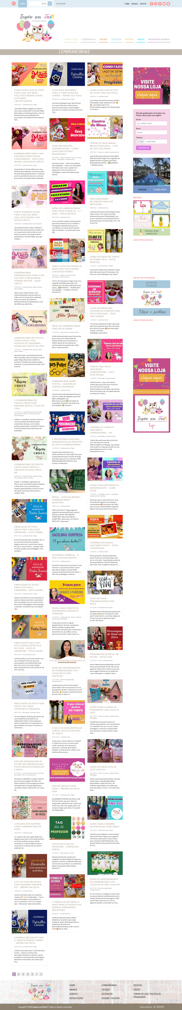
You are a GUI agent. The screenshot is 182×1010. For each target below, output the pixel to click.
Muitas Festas (71, 39)
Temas (31, 478)
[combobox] (140, 142)
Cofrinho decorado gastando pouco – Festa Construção (104, 545)
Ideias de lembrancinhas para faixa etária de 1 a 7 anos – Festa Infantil (66, 211)
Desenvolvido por (152, 1007)
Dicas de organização (67, 679)
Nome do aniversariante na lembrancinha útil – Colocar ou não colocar (105, 882)
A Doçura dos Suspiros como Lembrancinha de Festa (27, 826)
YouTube (164, 3)
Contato (143, 4)
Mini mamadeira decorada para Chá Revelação (101, 202)
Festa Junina (64, 332)
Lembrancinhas (88, 39)
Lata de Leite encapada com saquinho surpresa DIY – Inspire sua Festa (28, 885)
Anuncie (134, 4)
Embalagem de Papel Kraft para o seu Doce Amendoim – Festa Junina (28, 529)
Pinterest (160, 3)
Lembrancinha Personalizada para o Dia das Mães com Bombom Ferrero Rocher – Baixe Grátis (29, 278)
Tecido (35, 594)
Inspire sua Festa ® (35, 26)
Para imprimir (37, 224)
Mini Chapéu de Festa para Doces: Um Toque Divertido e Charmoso (29, 706)
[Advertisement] (125, 22)
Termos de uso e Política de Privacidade (147, 995)
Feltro (23, 775)
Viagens (140, 39)
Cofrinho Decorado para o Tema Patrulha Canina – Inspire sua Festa (29, 940)
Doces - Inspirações (58, 159)
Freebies (103, 39)
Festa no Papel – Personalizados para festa (102, 601)
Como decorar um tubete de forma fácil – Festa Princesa (104, 259)
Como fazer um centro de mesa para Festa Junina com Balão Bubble (67, 269)
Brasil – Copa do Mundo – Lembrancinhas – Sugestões (67, 500)
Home (22, 3)
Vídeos (111, 266)
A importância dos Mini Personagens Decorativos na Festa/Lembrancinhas (67, 442)
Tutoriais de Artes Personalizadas (66, 618)
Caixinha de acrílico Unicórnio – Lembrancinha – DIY (102, 430)
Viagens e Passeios (111, 998)
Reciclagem (93, 718)
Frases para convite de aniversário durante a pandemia (65, 611)
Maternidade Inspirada (159, 39)
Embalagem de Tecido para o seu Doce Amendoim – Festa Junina (28, 587)
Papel (35, 104)
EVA (24, 654)
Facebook (151, 3)
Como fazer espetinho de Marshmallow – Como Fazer (104, 488)
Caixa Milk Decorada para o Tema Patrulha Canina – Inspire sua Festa (67, 93)
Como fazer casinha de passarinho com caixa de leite (104, 710)
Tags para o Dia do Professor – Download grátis (65, 847)
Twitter (168, 3)
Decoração (116, 39)
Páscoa (21, 351)
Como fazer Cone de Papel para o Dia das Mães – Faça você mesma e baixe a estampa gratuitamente (29, 95)
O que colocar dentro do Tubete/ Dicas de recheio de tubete (67, 731)
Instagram (156, 3)
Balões (62, 275)
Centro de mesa (28, 773)
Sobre (127, 4)
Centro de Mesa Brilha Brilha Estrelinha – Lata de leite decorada (104, 146)
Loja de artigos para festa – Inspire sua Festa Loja (66, 789)
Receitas (129, 39)
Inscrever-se (143, 148)
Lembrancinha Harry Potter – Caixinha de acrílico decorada (64, 384)
